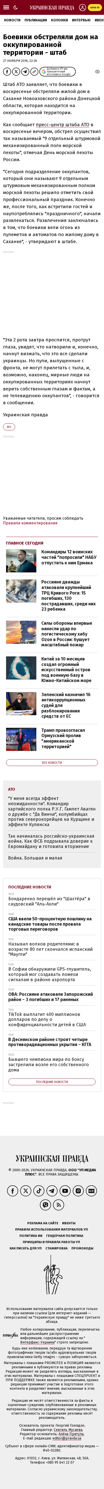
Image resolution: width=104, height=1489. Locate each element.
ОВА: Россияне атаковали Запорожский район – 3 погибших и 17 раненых (50, 996)
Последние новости (29, 887)
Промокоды (82, 1248)
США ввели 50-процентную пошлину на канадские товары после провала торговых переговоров (50, 924)
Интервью (81, 20)
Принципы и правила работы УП (51, 1242)
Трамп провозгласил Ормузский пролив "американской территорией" (63, 738)
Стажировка (56, 1248)
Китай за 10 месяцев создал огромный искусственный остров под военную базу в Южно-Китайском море (66, 669)
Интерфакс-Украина (37, 1342)
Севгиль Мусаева (68, 1430)
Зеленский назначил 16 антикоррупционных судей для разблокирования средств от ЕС (65, 705)
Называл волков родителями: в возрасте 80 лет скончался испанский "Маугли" (50, 949)
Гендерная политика (64, 1236)
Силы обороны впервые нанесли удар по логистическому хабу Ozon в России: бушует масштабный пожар (66, 634)
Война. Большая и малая (35, 858)
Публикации (35, 20)
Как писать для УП (26, 1248)
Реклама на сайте (42, 1223)
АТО (9, 427)
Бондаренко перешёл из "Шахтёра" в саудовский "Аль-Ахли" (49, 901)
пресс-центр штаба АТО (62, 124)
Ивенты (68, 1223)
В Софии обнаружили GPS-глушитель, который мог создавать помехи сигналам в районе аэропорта (49, 974)
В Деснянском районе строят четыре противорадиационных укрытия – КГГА (49, 1042)
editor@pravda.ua (67, 1438)
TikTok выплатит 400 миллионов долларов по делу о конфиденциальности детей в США (47, 1019)
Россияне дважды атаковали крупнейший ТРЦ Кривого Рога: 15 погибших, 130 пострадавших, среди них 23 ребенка (68, 595)
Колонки (59, 20)
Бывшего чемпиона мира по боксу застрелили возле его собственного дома (48, 1064)
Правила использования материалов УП (51, 1229)
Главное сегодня (24, 543)
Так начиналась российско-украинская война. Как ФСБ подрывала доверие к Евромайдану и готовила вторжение (51, 841)
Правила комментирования (30, 523)
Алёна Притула (71, 1434)
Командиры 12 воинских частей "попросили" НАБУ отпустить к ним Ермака (68, 557)
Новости (12, 20)
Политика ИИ (30, 1236)
